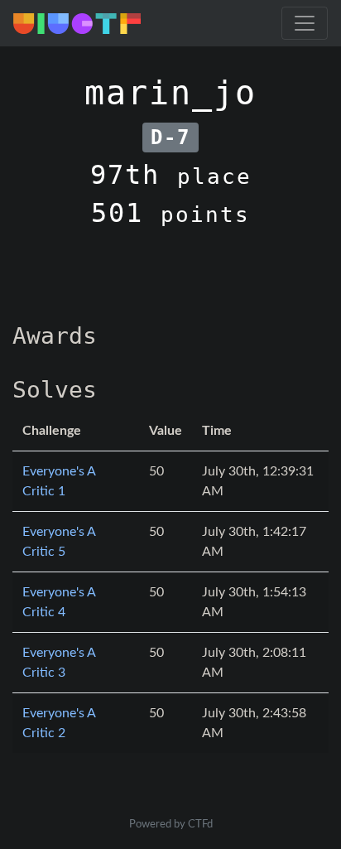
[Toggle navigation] (304, 23)
